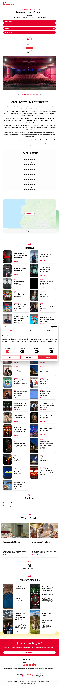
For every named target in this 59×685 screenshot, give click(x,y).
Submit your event (41, 681)
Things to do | (28, 9)
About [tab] (48, 330)
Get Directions (8, 32)
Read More (16, 261)
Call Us (6, 25)
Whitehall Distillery (41, 542)
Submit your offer (49, 681)
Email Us (6, 28)
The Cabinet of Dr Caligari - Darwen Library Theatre (45, 269)
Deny (10, 357)
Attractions (36, 9)
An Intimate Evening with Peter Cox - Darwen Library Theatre (21, 318)
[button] (54, 3)
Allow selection (29, 357)
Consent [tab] (10, 330)
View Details (6, 554)
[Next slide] (40, 94)
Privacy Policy (9, 681)
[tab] (22, 94)
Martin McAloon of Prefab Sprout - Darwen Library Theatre (20, 255)
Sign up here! (28, 652)
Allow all (48, 357)
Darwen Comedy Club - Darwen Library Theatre (47, 589)
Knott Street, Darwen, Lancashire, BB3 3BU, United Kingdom (29, 17)
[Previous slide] (19, 94)
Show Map (28, 213)
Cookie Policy (24, 681)
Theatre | (21, 9)
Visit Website (8, 21)
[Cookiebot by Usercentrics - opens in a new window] (51, 326)
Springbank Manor (11, 542)
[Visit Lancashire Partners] (29, 50)
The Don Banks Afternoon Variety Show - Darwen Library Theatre (21, 429)
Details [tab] (29, 330)
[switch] (22, 351)
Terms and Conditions (17, 681)
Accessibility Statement (32, 681)
